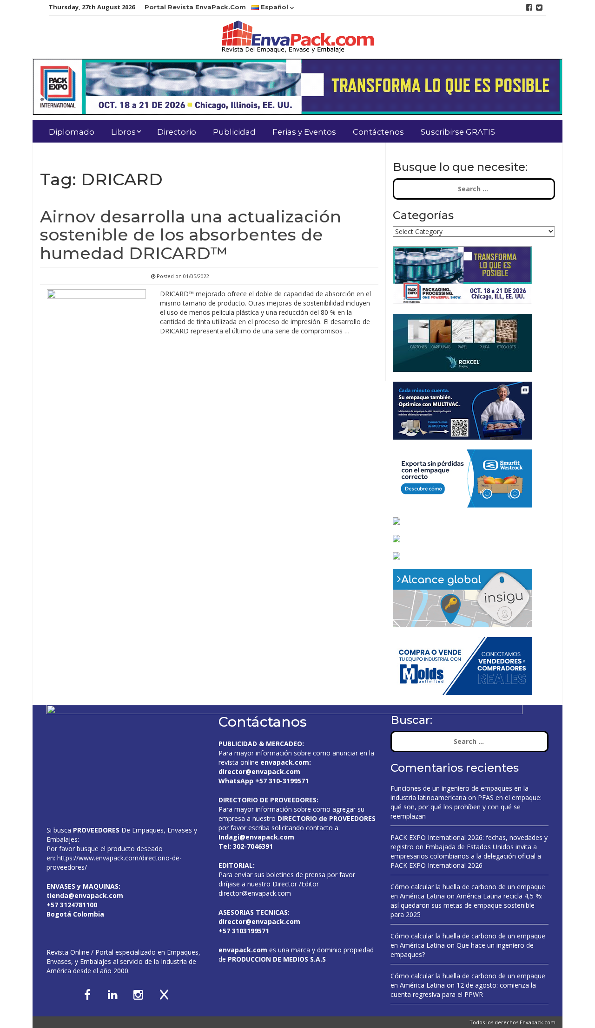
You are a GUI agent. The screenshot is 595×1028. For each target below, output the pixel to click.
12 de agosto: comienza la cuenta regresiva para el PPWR (463, 990)
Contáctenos (378, 132)
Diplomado (71, 132)
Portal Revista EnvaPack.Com (195, 7)
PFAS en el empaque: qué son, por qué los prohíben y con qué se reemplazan (466, 806)
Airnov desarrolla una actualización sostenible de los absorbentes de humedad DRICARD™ (190, 234)
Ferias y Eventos (304, 132)
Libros (123, 132)
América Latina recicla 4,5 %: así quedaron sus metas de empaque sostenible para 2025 (466, 905)
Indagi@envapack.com (256, 837)
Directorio (176, 132)
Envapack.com (537, 1022)
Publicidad (234, 132)
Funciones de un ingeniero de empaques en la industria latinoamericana (459, 793)
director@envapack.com (254, 893)
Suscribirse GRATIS (458, 132)
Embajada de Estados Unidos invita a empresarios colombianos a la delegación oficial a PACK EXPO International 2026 (465, 856)
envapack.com (284, 762)
